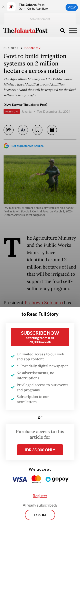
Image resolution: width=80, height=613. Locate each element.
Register (40, 495)
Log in (40, 515)
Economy (32, 48)
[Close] (3, 6)
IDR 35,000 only (40, 449)
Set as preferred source (28, 146)
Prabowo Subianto (44, 302)
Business (11, 48)
